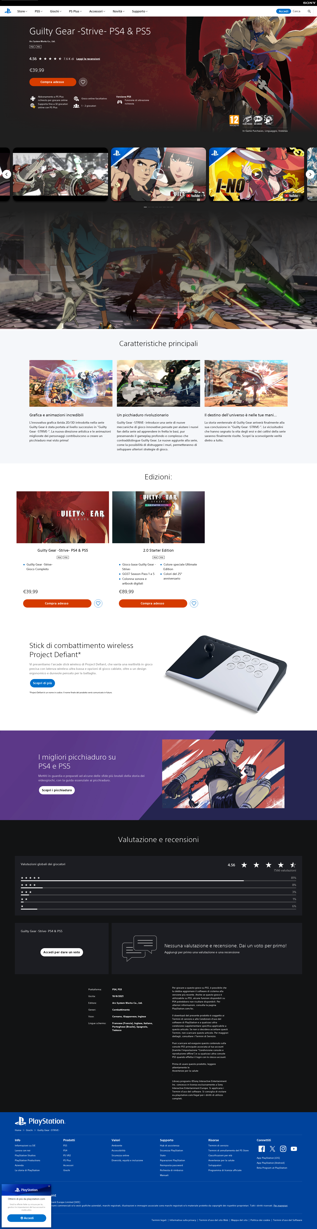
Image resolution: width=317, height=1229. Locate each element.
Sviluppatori (214, 1165)
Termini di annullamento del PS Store (228, 1150)
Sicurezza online (120, 1155)
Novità (117, 11)
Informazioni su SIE (25, 1145)
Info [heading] (17, 1140)
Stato (163, 1155)
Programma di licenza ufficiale (225, 1170)
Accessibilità (118, 1150)
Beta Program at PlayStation (272, 1167)
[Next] (310, 174)
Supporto (138, 11)
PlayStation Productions (27, 1160)
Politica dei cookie (260, 1220)
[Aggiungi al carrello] (52, 82)
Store (21, 11)
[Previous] (6, 174)
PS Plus (74, 11)
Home (18, 1130)
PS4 (65, 1150)
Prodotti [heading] (69, 1140)
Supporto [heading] (166, 1140)
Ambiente (117, 1145)
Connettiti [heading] (264, 1140)
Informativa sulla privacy (183, 1220)
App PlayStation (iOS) (268, 1157)
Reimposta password (171, 1165)
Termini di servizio (218, 1145)
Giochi (54, 11)
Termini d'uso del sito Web (213, 1220)
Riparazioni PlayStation (172, 1160)
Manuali (164, 1175)
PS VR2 (67, 1155)
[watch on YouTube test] (194, 196)
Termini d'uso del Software (287, 1220)
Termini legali (159, 1220)
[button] (158, 174)
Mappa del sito (239, 1220)
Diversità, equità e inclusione (127, 1160)
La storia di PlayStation (27, 1170)
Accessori (96, 11)
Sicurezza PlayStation (171, 1150)
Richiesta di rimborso (171, 1170)
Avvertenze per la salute (185, 1070)
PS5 (37, 11)
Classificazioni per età (220, 1155)
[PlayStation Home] (8, 11)
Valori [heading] (116, 1140)
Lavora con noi (22, 1150)
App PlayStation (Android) (270, 1162)
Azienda (19, 1165)
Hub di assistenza (169, 1145)
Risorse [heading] (213, 1140)
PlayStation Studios (25, 1155)
